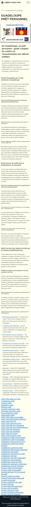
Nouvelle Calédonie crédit (10, 409)
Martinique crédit (7, 405)
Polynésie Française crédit (10, 411)
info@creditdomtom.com (13, 505)
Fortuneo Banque (7, 383)
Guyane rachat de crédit (10, 490)
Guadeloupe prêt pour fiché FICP (13, 442)
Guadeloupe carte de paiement (12, 466)
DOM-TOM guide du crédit (10, 399)
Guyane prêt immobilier (9, 488)
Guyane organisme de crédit (11, 482)
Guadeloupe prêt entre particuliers (13, 458)
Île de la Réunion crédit (9, 413)
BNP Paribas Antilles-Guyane (10, 317)
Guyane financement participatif (12, 478)
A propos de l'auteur (17, 503)
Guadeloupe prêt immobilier (11, 460)
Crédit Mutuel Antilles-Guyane (11, 350)
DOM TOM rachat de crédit (11, 435)
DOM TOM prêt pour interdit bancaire (14, 427)
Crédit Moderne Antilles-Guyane (11, 359)
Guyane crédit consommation (11, 468)
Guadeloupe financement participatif (14, 450)
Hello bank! (6, 368)
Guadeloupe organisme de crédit (13, 454)
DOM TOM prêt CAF (8, 421)
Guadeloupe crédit (7, 401)
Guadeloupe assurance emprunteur (14, 464)
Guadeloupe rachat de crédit (11, 462)
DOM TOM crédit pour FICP (11, 423)
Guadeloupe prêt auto (9, 456)
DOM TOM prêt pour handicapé (12, 425)
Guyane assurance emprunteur (12, 492)
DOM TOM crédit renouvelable (12, 417)
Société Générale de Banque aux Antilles (14, 343)
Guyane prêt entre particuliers (12, 486)
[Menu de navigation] (28, 2)
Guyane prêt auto (7, 484)
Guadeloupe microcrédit (9, 452)
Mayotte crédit (6, 407)
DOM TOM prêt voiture (9, 433)
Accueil (3, 10)
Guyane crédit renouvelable (11, 470)
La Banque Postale (8, 390)
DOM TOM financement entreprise (13, 419)
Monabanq (5, 377)
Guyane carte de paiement (10, 494)
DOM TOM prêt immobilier (10, 431)
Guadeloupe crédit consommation (13, 437)
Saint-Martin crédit (7, 415)
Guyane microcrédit (8, 480)
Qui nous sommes (7, 503)
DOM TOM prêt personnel (10, 429)
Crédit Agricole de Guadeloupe (11, 325)
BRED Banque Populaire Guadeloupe (13, 334)
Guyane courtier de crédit (10, 476)
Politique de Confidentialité (10, 497)
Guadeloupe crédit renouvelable (12, 440)
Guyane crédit (6, 403)
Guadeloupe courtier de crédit (12, 448)
